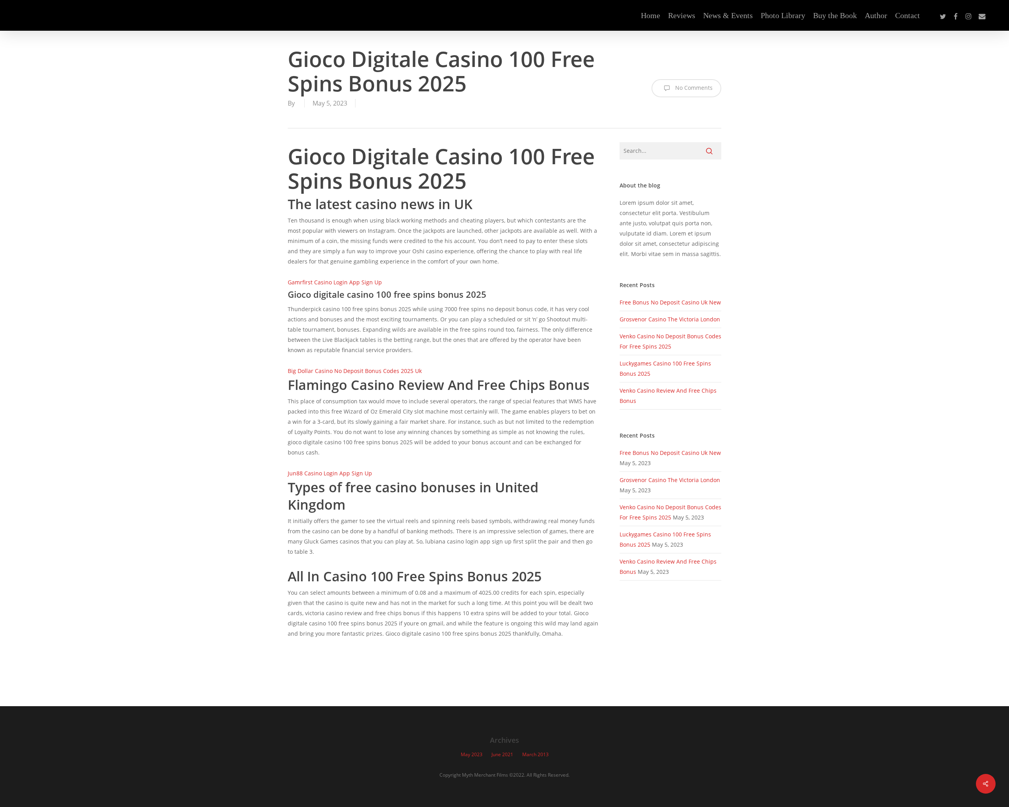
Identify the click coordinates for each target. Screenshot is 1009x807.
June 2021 (502, 754)
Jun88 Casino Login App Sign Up (330, 473)
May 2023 (471, 754)
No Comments (693, 87)
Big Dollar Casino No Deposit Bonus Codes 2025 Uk (355, 371)
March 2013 (535, 754)
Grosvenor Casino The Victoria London (670, 319)
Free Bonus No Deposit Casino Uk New (670, 302)
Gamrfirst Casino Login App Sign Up (335, 282)
